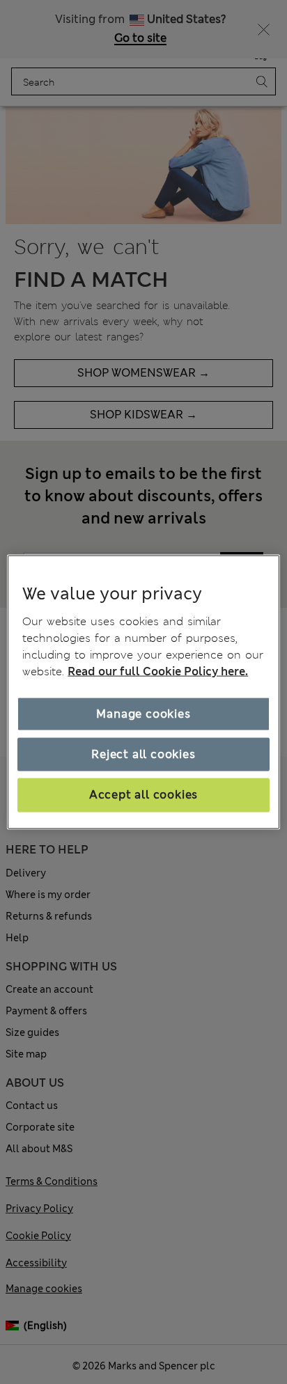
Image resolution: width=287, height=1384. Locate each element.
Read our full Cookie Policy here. (158, 670)
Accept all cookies (143, 794)
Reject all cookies (143, 754)
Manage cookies (143, 713)
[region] (143, 692)
